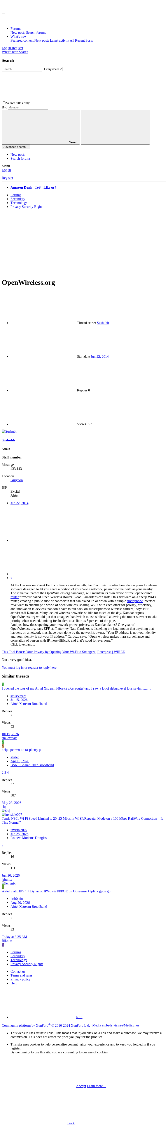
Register (7, 178)
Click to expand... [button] (22, 644)
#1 (12, 578)
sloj (4, 807)
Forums (15, 28)
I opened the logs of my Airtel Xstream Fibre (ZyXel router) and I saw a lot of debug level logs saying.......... (76, 688)
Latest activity (59, 40)
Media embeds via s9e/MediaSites (115, 1025)
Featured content (21, 40)
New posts (17, 32)
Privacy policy (20, 979)
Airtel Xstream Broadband (28, 704)
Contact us (17, 971)
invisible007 (18, 830)
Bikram (7, 941)
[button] (63, 103)
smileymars (18, 696)
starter (14, 757)
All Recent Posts (81, 40)
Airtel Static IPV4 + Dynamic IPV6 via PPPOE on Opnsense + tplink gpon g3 (56, 891)
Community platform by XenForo (46, 1025)
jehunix (7, 879)
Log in (6, 170)
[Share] (43, 540)
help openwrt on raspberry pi (22, 750)
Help (13, 983)
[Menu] (3, 13)
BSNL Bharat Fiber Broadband (32, 765)
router (14, 597)
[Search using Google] (115, 127)
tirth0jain (16, 899)
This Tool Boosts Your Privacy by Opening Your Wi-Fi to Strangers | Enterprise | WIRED (63, 652)
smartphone (135, 601)
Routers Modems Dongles (28, 838)
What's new (18, 36)
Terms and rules (21, 975)
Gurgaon (16, 480)
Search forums (36, 32)
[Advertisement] (84, 243)
